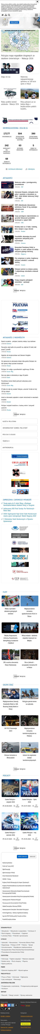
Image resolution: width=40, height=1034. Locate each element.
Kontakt (3, 992)
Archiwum (5, 988)
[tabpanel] (20, 891)
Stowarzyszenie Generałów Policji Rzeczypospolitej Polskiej (18, 896)
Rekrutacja (17, 979)
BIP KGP (28, 1006)
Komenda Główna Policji (27, 942)
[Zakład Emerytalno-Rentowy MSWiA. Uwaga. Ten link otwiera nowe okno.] (20, 578)
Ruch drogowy (6, 933)
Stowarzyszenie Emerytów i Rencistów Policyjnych (15, 909)
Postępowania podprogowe (29, 986)
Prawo (3, 967)
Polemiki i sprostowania (20, 936)
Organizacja (5, 945)
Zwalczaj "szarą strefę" (8, 866)
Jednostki (5, 942)
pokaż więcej (20, 291)
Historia (24, 945)
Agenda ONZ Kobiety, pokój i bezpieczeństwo (14, 916)
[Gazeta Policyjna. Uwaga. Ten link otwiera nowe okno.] (20, 304)
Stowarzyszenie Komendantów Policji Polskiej (14, 903)
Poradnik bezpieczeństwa (9, 919)
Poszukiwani (16, 933)
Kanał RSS (2, 1005)
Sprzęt (31, 945)
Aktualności (5, 931)
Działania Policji (6, 928)
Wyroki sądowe (23, 970)
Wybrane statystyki (28, 959)
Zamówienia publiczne (8, 983)
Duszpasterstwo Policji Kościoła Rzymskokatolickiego (18, 949)
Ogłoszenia (24, 977)
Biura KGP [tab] (32, 856)
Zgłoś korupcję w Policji (8, 872)
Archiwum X (32, 931)
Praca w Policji (5, 974)
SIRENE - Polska (6, 879)
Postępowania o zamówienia (10, 986)
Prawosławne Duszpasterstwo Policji (13, 952)
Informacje (5, 959)
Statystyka (4, 955)
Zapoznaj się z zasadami (7, 1027)
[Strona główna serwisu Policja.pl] (3, 15)
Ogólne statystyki (15, 959)
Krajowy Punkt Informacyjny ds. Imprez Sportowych (15, 882)
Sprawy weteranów (26, 995)
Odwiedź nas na (5, 1005)
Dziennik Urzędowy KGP (9, 970)
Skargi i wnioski (14, 995)
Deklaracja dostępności (27, 1016)
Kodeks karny (6, 961)
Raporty (25, 961)
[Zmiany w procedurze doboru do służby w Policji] (20, 120)
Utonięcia (31, 169)
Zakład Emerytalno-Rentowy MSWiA (11, 906)
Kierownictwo (14, 942)
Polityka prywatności (6, 1030)
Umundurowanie (7, 947)
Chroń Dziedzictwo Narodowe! (10, 876)
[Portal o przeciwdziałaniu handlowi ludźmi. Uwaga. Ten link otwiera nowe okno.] (20, 550)
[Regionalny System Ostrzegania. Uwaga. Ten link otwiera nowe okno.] (20, 571)
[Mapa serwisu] (6, 15)
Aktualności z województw (19, 931)
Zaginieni (25, 933)
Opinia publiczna (7, 963)
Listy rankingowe (7, 979)
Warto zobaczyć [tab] (22, 856)
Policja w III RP (15, 945)
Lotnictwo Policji (6, 936)
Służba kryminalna (7, 863)
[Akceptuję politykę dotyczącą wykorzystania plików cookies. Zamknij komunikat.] (37, 1)
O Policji (3, 939)
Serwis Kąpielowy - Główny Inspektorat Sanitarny (15, 913)
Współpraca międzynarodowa (23, 947)
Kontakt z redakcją (5, 1016)
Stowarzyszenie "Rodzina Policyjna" (11, 900)
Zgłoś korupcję (6, 869)
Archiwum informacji (15, 169)
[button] (36, 15)
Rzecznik (4, 995)
